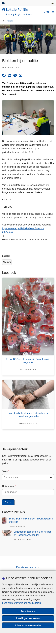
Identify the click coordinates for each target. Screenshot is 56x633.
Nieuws (10, 21)
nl (3, 3)
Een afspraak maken (26, 567)
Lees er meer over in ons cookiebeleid (21, 603)
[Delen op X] (15, 75)
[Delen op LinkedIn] (9, 75)
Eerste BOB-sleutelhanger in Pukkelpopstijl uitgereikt (31, 520)
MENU (47, 12)
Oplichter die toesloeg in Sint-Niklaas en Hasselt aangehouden (32, 533)
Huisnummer (8, 486)
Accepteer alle (28, 611)
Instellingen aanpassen (28, 618)
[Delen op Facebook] (4, 75)
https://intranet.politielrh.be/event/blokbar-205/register (23, 230)
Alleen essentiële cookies (28, 625)
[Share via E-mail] (20, 75)
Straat (5, 471)
